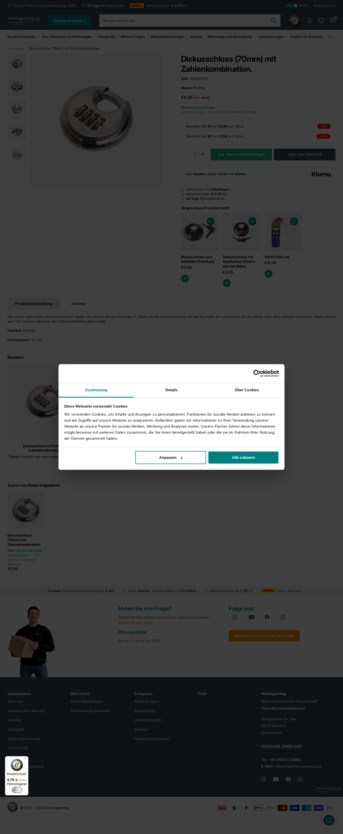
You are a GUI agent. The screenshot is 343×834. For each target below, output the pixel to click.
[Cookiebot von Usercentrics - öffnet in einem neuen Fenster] (257, 373)
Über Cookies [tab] (247, 390)
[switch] (17, 790)
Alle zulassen (243, 457)
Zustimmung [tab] (96, 390)
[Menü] (25, 759)
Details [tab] (171, 390)
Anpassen (168, 457)
